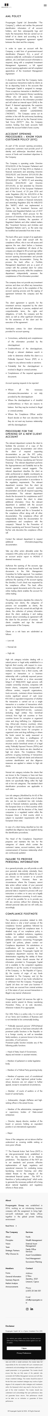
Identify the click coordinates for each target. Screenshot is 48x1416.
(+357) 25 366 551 (33, 1290)
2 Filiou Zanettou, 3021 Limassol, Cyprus (32, 1279)
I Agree (24, 1348)
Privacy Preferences (24, 1353)
